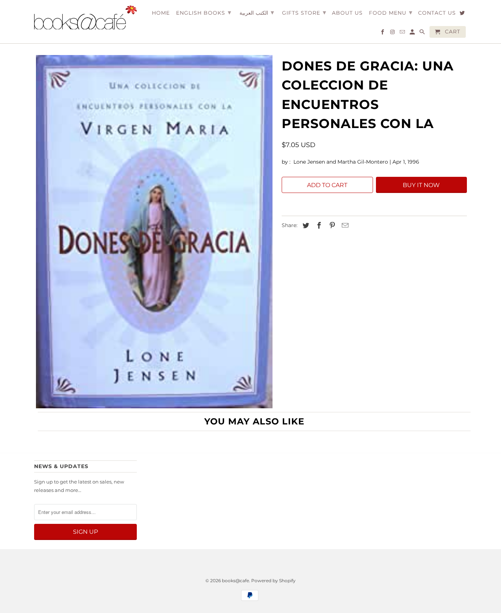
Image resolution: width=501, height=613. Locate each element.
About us (347, 13)
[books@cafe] (85, 17)
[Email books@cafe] (403, 33)
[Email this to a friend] (344, 226)
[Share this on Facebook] (318, 226)
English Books (203, 12)
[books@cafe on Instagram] (393, 33)
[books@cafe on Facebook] (383, 33)
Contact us (437, 13)
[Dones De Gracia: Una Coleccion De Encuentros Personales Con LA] (154, 231)
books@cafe (235, 580)
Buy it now (421, 185)
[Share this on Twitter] (305, 226)
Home (161, 13)
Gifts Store (304, 12)
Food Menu (391, 12)
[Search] (423, 33)
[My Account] (413, 33)
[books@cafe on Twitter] (463, 14)
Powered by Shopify (273, 580)
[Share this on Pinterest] (331, 226)
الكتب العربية (256, 12)
